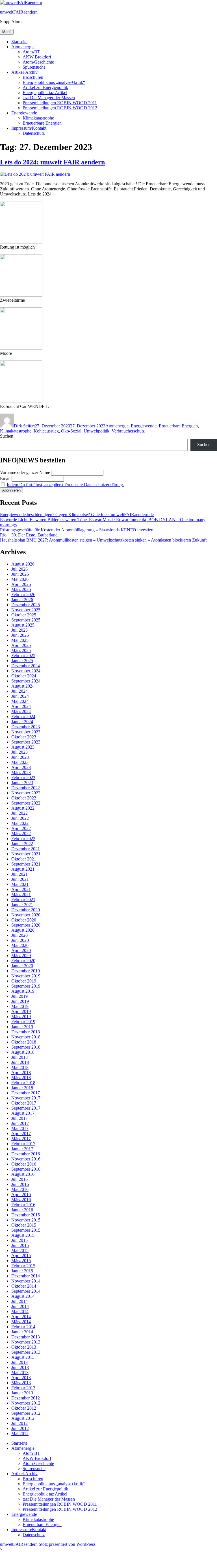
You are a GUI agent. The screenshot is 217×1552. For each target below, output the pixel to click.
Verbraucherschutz (128, 431)
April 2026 (21, 584)
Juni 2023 (20, 757)
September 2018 (25, 1047)
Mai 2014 (20, 1311)
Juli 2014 (19, 1301)
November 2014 (25, 1281)
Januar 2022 (22, 843)
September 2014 (25, 1291)
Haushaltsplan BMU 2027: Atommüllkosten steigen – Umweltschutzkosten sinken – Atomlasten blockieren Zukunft (103, 540)
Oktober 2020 (23, 920)
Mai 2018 (20, 1067)
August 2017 (22, 1113)
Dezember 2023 (25, 726)
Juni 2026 (20, 574)
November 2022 (25, 792)
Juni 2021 (20, 879)
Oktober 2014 (23, 1286)
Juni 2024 (20, 696)
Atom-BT (31, 51)
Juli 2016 (19, 1179)
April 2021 (21, 889)
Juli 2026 (19, 569)
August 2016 (22, 1174)
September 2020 (25, 925)
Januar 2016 (22, 1209)
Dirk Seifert (24, 425)
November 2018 (25, 1036)
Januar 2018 (22, 1087)
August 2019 (22, 991)
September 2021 (25, 864)
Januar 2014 (22, 1331)
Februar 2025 (23, 655)
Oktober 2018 (23, 1042)
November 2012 (25, 1403)
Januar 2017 (22, 1148)
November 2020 (25, 914)
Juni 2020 (20, 940)
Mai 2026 (20, 579)
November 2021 (25, 853)
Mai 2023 (20, 762)
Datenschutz (34, 133)
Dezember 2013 (25, 1336)
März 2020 (21, 955)
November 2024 (25, 670)
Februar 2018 (23, 1082)
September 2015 (25, 1230)
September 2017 (25, 1108)
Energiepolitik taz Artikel (45, 92)
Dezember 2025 (25, 604)
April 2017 (21, 1133)
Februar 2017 (23, 1143)
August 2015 (22, 1235)
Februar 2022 (23, 838)
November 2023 (25, 731)
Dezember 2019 (25, 970)
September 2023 (25, 742)
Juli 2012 (19, 1423)
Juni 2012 (20, 1428)
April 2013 (21, 1377)
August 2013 (22, 1357)
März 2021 (21, 894)
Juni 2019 (20, 1001)
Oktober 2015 (23, 1225)
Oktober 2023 (23, 736)
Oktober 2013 (23, 1347)
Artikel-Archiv (24, 72)
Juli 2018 (19, 1057)
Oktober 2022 (23, 797)
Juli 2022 (19, 813)
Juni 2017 (20, 1123)
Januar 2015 (22, 1270)
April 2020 (21, 950)
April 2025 (21, 645)
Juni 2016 (20, 1184)
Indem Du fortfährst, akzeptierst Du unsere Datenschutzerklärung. (65, 484)
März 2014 (21, 1321)
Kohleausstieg (46, 431)
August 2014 (22, 1296)
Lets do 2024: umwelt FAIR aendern (52, 162)
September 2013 (25, 1352)
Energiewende (24, 112)
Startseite (19, 41)
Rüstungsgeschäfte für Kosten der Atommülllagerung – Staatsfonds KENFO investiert (76, 529)
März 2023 (21, 772)
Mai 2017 (20, 1128)
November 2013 (25, 1342)
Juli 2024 (19, 691)
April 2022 (21, 828)
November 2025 (25, 609)
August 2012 (22, 1418)
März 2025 (21, 650)
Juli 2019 (19, 996)
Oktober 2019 (23, 981)
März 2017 (21, 1138)
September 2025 (25, 620)
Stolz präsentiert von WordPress (67, 1544)
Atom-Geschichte (38, 62)
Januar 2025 (22, 660)
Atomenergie (22, 46)
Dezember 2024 (25, 665)
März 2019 (21, 1016)
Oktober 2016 (23, 1164)
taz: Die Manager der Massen (49, 97)
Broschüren (33, 77)
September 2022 (25, 803)
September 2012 (25, 1413)
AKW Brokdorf (37, 57)
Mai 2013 (20, 1372)
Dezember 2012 (25, 1398)
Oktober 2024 (23, 675)
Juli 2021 (19, 874)
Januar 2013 (22, 1392)
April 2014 (21, 1316)
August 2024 (22, 686)
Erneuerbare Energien (42, 123)
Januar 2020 (22, 965)
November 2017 (25, 1097)
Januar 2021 (22, 904)
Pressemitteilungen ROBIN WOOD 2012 (60, 107)
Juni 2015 (20, 1245)
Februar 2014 (23, 1326)
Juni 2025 (20, 635)
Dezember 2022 (25, 787)
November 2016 (25, 1159)
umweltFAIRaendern (19, 12)
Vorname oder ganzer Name (25, 472)
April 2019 (21, 1011)
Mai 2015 (20, 1250)
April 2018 (21, 1072)
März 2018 (21, 1077)
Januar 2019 (22, 1026)
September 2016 (25, 1169)
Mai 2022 (20, 823)
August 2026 (22, 564)
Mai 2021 (20, 884)
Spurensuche (34, 67)
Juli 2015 (19, 1240)
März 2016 (21, 1199)
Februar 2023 (23, 777)
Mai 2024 (20, 701)
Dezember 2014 (25, 1275)
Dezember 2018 (25, 1031)
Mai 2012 (20, 1433)
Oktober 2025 (23, 614)
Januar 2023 (22, 782)
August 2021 (22, 869)
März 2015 (21, 1260)
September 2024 (25, 681)
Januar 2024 (22, 721)
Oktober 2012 (23, 1408)
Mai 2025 (20, 640)
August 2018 (22, 1052)
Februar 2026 (23, 594)
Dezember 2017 (25, 1092)
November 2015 (25, 1220)
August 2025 (22, 625)
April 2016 (21, 1194)
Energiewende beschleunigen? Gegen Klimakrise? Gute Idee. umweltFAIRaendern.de (77, 514)
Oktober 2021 (23, 859)
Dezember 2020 (25, 909)
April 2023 (21, 767)
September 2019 (25, 986)
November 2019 (25, 975)
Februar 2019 (23, 1021)
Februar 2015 (23, 1265)
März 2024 (21, 711)
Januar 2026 (22, 599)
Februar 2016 (23, 1204)
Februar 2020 (23, 960)
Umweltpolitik (96, 431)
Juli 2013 (19, 1362)
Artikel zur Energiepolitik (45, 87)
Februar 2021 (23, 899)
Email (5, 478)
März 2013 (21, 1382)
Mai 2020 (20, 945)
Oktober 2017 (23, 1103)
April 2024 (21, 706)
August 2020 (22, 930)
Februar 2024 (23, 716)
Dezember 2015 (25, 1214)
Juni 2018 (20, 1062)
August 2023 (22, 747)
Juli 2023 (19, 752)
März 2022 (21, 833)
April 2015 (21, 1255)
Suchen (6, 436)
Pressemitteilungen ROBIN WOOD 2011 (60, 102)
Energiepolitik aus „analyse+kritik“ (54, 82)
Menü (6, 32)
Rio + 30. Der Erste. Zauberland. (29, 534)
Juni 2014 (20, 1306)
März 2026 (21, 589)
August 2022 (22, 808)
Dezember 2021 (25, 848)
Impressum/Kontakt (28, 128)
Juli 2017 (19, 1118)
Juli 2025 (19, 630)
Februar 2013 (23, 1387)
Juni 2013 (20, 1367)
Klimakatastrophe (38, 118)
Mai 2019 (20, 1006)
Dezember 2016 (25, 1153)
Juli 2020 (19, 935)
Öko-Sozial (71, 431)
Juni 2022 (20, 818)
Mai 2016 (20, 1189)
